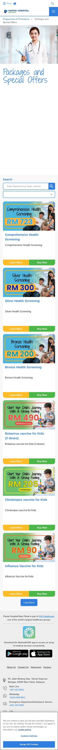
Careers (47, 667)
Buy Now (42, 262)
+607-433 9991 (16, 705)
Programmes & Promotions (16, 19)
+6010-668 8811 (17, 697)
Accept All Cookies (29, 744)
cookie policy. (24, 730)
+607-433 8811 (16, 689)
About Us (11, 667)
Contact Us (23, 667)
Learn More (16, 262)
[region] (29, 731)
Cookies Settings (29, 736)
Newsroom (36, 667)
